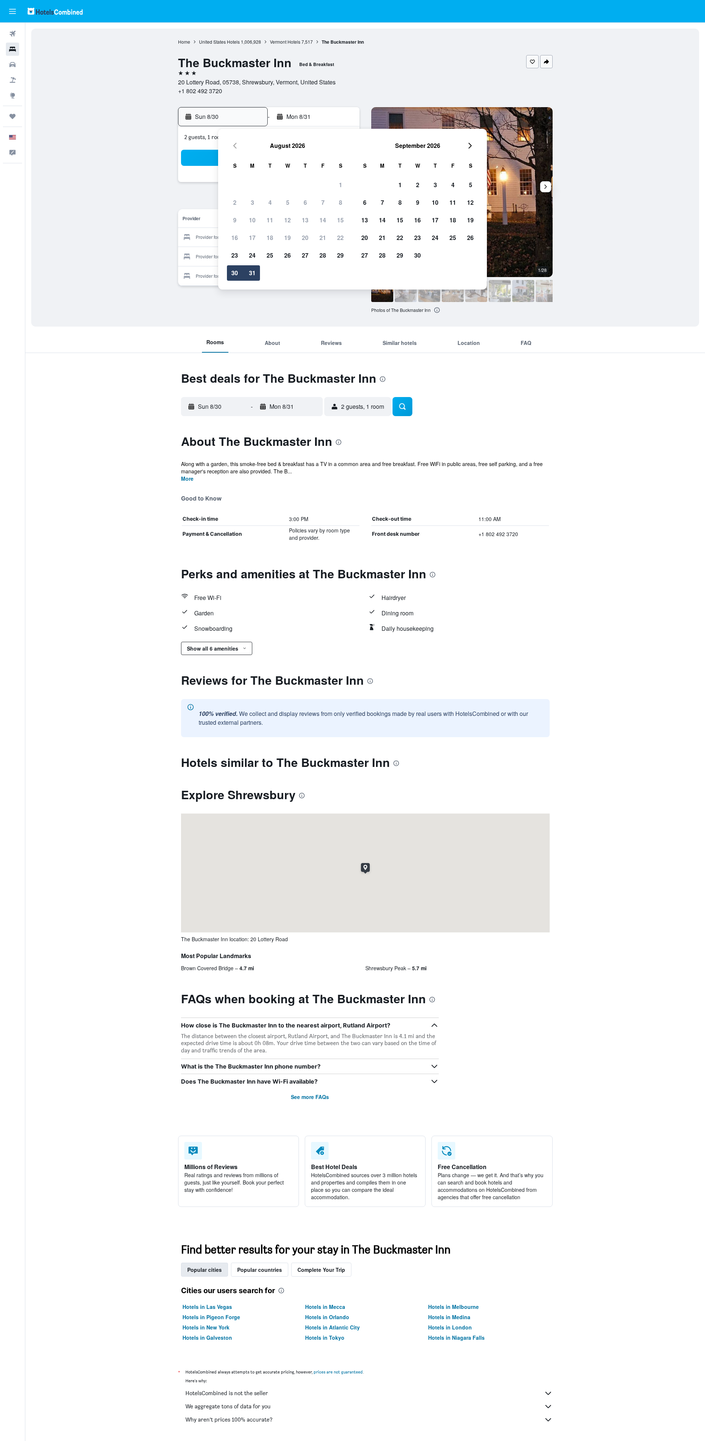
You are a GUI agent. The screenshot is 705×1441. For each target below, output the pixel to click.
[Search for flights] (12, 33)
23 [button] (234, 255)
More (187, 478)
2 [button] (234, 202)
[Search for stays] (12, 49)
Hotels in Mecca (325, 1306)
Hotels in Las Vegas (207, 1306)
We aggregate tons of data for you (228, 1406)
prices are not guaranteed (338, 1372)
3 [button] (252, 202)
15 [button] (340, 220)
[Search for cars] (12, 64)
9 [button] (234, 220)
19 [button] (287, 237)
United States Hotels (219, 42)
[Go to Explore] (12, 95)
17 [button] (252, 237)
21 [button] (322, 237)
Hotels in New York (205, 1327)
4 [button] (270, 202)
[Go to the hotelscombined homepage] (55, 11)
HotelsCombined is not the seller (226, 1393)
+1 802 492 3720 (200, 91)
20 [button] (305, 237)
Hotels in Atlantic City (332, 1327)
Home (184, 42)
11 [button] (270, 220)
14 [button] (322, 220)
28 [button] (322, 255)
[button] (12, 11)
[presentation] (437, 310)
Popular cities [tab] (204, 1269)
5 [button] (287, 202)
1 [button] (340, 185)
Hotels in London (450, 1327)
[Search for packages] (12, 80)
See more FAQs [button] (310, 1096)
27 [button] (305, 255)
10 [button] (252, 220)
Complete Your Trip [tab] (321, 1269)
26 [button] (287, 255)
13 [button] (305, 220)
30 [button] (234, 273)
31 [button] (252, 273)
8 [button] (340, 202)
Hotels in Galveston (207, 1337)
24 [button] (252, 255)
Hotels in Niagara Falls (456, 1337)
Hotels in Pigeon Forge (211, 1317)
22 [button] (340, 237)
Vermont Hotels (285, 42)
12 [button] (287, 220)
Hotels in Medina (449, 1317)
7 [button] (323, 202)
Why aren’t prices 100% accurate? (228, 1419)
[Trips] (12, 116)
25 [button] (270, 255)
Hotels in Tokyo (324, 1337)
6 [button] (305, 202)
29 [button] (340, 255)
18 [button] (270, 237)
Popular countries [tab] (259, 1269)
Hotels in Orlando (327, 1317)
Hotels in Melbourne (453, 1306)
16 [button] (234, 237)
